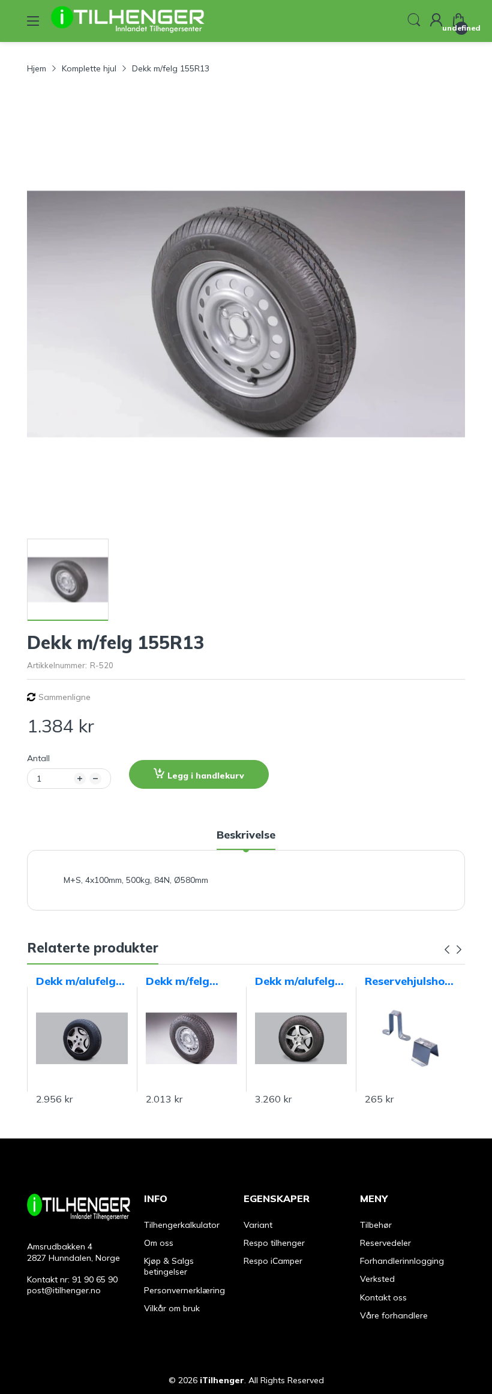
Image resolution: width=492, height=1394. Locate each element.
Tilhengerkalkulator (182, 1224)
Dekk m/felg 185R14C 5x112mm (177, 981)
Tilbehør (376, 1224)
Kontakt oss (383, 1297)
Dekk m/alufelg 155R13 (76, 981)
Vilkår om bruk (172, 1308)
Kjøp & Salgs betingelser (169, 1266)
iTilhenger (222, 1380)
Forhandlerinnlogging (402, 1260)
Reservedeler (385, 1242)
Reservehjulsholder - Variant (410, 981)
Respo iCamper (273, 1260)
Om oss (158, 1242)
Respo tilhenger (274, 1242)
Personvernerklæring (184, 1290)
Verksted (377, 1278)
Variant (258, 1224)
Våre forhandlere (394, 1315)
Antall (38, 758)
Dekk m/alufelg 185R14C (295, 981)
